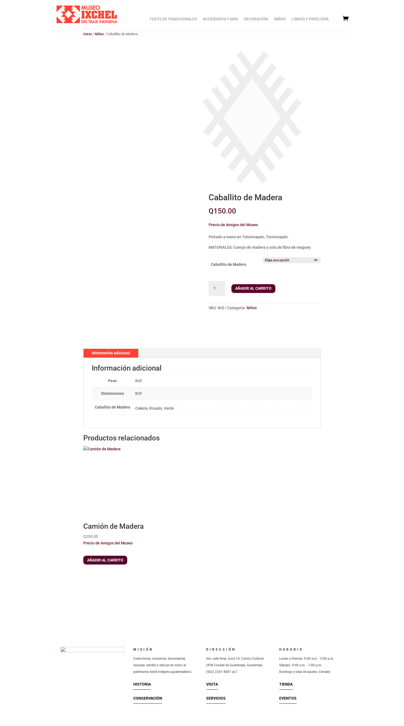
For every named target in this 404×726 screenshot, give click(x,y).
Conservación (147, 698)
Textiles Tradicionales (173, 19)
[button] (233, 224)
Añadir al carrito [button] (105, 560)
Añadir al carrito (253, 288)
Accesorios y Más (220, 19)
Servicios (216, 698)
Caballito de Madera (228, 264)
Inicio (87, 34)
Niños (280, 19)
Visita (212, 684)
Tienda (286, 684)
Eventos (288, 698)
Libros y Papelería (310, 19)
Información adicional (111, 353)
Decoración (256, 19)
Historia (142, 684)
